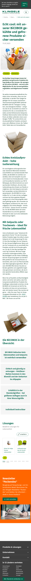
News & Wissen (13, 17)
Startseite (6, 17)
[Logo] (13, 12)
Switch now (24, 4)
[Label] (26, 12)
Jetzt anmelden (11, 499)
